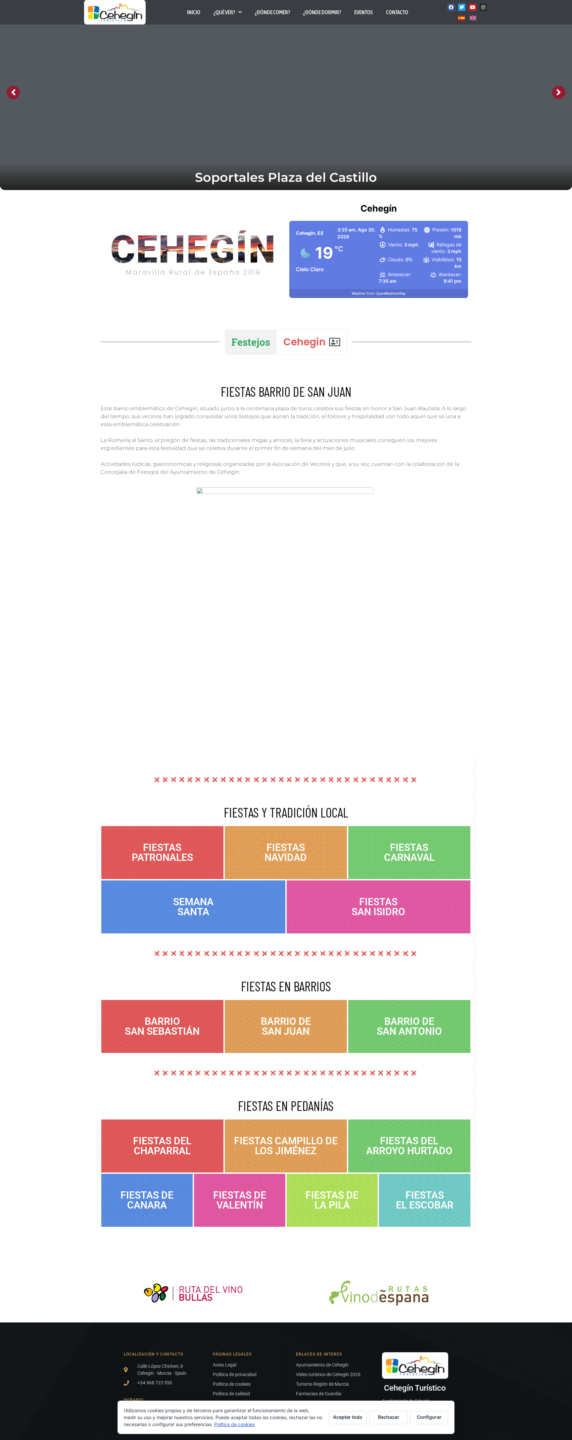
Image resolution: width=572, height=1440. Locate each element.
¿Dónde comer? (272, 12)
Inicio (193, 12)
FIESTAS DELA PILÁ (332, 1200)
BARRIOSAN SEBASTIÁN (162, 1026)
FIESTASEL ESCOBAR (424, 1200)
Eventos (363, 12)
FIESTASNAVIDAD (285, 852)
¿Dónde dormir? (322, 12)
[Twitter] (461, 7)
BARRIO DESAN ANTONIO (409, 1026)
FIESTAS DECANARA (146, 1200)
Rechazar (388, 1417)
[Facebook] (451, 7)
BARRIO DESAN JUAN (286, 1026)
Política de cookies (234, 1424)
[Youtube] (472, 7)
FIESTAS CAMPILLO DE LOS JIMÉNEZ (286, 1146)
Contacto (397, 12)
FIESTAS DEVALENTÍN (239, 1200)
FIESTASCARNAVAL (409, 852)
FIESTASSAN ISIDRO (378, 907)
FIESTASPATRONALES (162, 852)
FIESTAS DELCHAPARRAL (162, 1146)
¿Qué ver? (224, 12)
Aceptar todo (347, 1417)
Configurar (429, 1417)
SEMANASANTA (193, 907)
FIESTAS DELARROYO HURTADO (409, 1146)
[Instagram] (483, 7)
